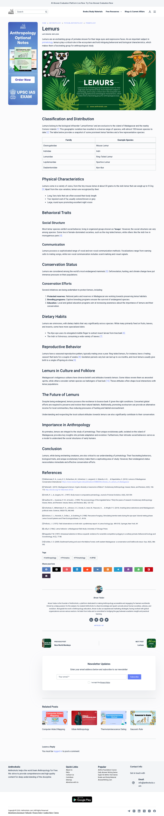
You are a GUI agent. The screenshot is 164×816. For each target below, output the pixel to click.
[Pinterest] (67, 569)
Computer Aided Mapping (53, 729)
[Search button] (46, 12)
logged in (58, 751)
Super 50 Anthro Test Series (108, 775)
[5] (107, 271)
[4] (61, 235)
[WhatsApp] (138, 569)
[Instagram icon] (101, 620)
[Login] (150, 12)
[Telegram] (118, 569)
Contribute (69, 777)
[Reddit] (87, 569)
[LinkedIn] (77, 569)
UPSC (93, 558)
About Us (69, 770)
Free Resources (112, 11)
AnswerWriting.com (105, 780)
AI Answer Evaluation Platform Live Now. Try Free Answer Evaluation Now (82, 3)
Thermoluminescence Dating (113, 729)
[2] (48, 132)
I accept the (100, 682)
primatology (47, 42)
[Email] (46, 576)
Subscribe (134, 677)
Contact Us (70, 775)
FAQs (68, 772)
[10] (107, 381)
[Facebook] (46, 569)
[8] (80, 357)
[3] (43, 189)
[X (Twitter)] (56, 569)
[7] (101, 336)
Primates (65, 558)
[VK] (97, 569)
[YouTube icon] (107, 620)
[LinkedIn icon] (91, 620)
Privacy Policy (105, 682)
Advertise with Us (72, 782)
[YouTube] (134, 811)
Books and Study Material (107, 777)
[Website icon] (96, 620)
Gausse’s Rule (136, 729)
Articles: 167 (99, 625)
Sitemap (69, 780)
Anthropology (50, 558)
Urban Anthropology (80, 729)
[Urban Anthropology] (84, 718)
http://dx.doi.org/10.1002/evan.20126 (59, 490)
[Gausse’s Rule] (143, 718)
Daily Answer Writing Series (107, 772)
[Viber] (128, 569)
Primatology (79, 558)
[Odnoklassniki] (108, 569)
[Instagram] (149, 811)
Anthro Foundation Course (107, 770)
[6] (124, 333)
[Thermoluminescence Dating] (113, 718)
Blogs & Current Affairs (135, 11)
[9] (75, 360)
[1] (58, 129)
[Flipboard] (149, 569)
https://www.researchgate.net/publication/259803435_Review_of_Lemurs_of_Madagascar (95, 482)
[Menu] (154, 12)
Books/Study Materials (93, 11)
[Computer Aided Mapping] (55, 718)
